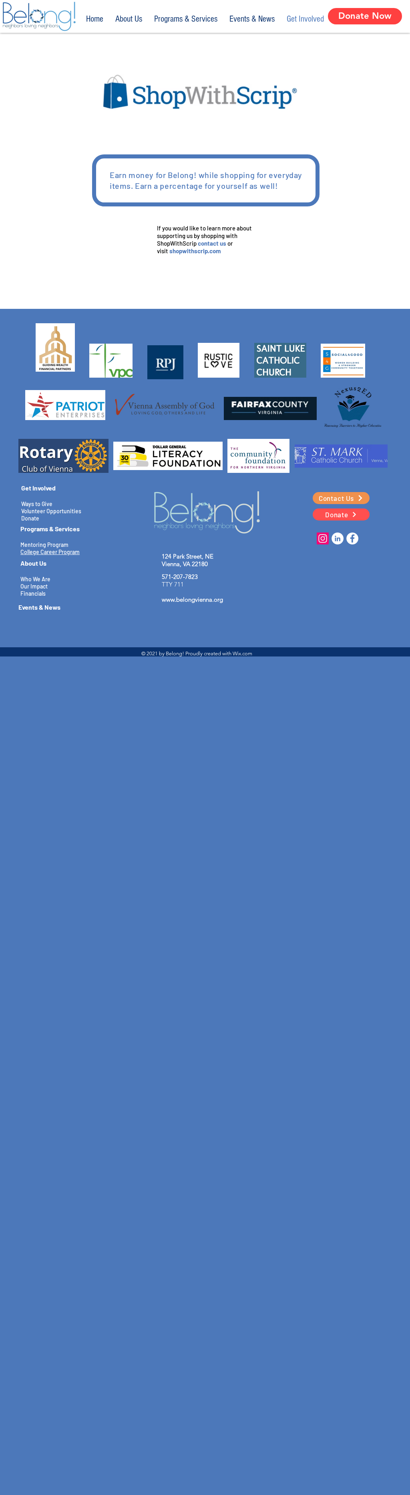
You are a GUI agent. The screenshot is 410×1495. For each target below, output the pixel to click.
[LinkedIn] (338, 538)
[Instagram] (323, 538)
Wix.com (242, 653)
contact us (212, 243)
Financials (33, 593)
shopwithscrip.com (195, 250)
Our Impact (34, 586)
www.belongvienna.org (192, 599)
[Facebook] (352, 538)
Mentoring (33, 544)
